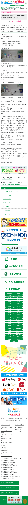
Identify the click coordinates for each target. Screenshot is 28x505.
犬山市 (18, 308)
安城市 (9, 306)
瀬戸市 (9, 297)
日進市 (18, 323)
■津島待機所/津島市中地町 (7, 474)
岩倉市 (18, 321)
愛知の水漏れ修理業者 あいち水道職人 (10, 7)
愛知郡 (9, 334)
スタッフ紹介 (18, 431)
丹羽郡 (9, 336)
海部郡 (18, 336)
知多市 (18, 317)
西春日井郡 (18, 334)
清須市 (9, 328)
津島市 (9, 301)
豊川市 (18, 299)
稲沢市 (18, 312)
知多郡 (9, 339)
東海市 (18, 314)
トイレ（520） (7, 199)
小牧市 (9, 312)
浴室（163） (6, 206)
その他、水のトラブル (6, 442)
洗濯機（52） (6, 210)
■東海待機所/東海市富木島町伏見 (9, 472)
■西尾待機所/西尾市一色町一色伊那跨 (10, 476)
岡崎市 (9, 295)
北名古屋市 (18, 328)
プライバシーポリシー (6, 456)
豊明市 (9, 323)
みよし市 (18, 330)
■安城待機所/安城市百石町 (7, 469)
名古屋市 (9, 293)
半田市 (18, 297)
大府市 (9, 317)
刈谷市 (9, 304)
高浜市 (9, 321)
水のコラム (18, 429)
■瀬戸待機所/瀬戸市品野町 (7, 471)
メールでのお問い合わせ (17, 5)
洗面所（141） (7, 202)
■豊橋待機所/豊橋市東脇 (7, 464)
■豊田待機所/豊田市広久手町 (8, 462)
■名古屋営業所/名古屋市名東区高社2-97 (11, 459)
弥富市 (9, 330)
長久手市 (18, 332)
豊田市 (18, 304)
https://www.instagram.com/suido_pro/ (11, 184)
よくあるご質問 (19, 427)
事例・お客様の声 (19, 425)
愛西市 (18, 325)
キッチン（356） (7, 195)
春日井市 (9, 299)
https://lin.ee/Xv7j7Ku (7, 179)
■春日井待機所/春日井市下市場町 (9, 466)
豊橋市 (18, 293)
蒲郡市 (9, 308)
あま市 (9, 332)
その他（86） (6, 214)
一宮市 (18, 295)
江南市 (18, 310)
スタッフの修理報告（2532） (10, 191)
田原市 (9, 325)
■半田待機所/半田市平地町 (7, 478)
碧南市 (18, 301)
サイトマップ (4, 450)
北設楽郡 (14, 341)
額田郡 (18, 339)
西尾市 (18, 306)
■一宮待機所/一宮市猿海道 (7, 460)
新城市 (9, 314)
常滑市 (9, 310)
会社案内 (3, 445)
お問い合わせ (4, 448)
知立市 (9, 319)
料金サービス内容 (5, 425)
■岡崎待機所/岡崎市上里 (7, 467)
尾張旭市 (18, 319)
